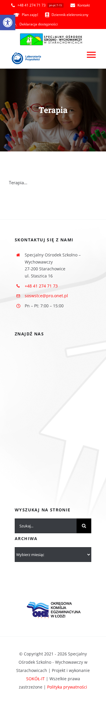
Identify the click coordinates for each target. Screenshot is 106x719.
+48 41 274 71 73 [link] (41, 286)
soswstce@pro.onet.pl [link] (46, 295)
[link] (7, 22)
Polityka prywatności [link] (67, 687)
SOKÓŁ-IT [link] (35, 678)
